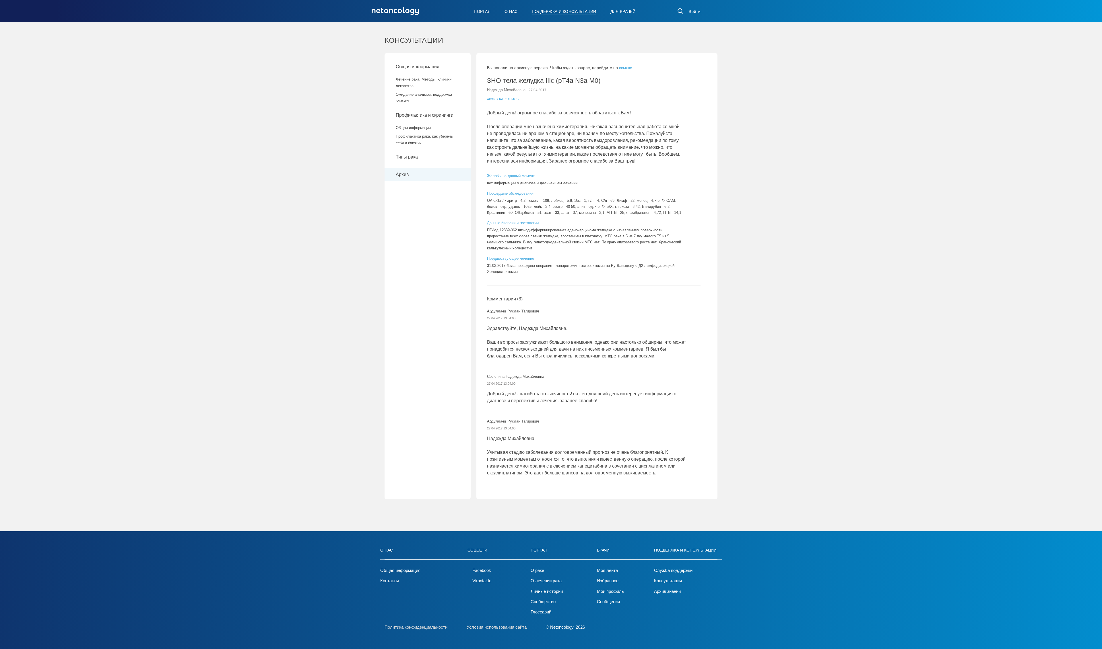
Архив (402, 174)
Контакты (389, 580)
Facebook (481, 570)
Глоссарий (541, 611)
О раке (537, 570)
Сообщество (543, 601)
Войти (695, 11)
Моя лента (607, 570)
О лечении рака (546, 580)
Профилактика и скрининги (424, 115)
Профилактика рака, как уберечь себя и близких (424, 139)
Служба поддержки (673, 570)
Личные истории (547, 591)
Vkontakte (481, 580)
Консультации (668, 580)
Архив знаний (667, 591)
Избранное (607, 580)
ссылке (625, 67)
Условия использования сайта (497, 627)
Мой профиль (610, 591)
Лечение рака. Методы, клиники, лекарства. (424, 82)
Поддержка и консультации (564, 11)
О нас (511, 11)
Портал (482, 11)
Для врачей (623, 11)
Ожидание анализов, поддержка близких (424, 97)
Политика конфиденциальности (416, 627)
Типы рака (407, 157)
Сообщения (608, 601)
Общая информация (417, 66)
